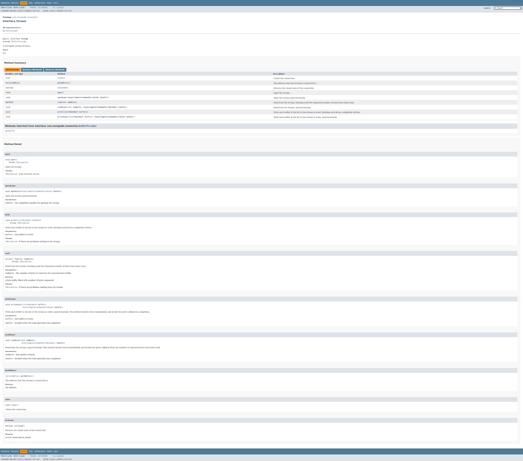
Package (15, 3)
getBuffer (10, 131)
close (60, 78)
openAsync (62, 97)
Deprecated (39, 3)
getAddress (62, 83)
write (60, 112)
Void (95, 97)
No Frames (43, 8)
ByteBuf (9, 102)
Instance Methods (32, 70)
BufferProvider (10, 31)
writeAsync (62, 117)
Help (56, 3)
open (59, 92)
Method (36, 11)
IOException (22, 162)
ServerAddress (13, 83)
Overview (5, 3)
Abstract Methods (55, 70)
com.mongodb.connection (24, 17)
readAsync (62, 107)
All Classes (58, 8)
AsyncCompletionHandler (80, 97)
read (59, 102)
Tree (31, 3)
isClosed (61, 88)
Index (49, 3)
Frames (33, 8)
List (66, 112)
